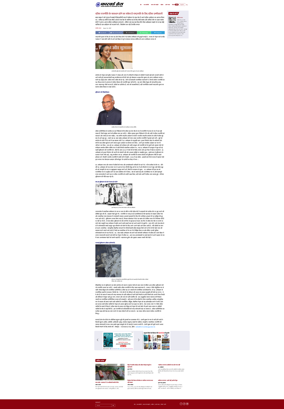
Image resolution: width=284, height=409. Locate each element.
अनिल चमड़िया (130, 384)
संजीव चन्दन (98, 28)
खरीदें (177, 4)
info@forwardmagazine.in (145, 327)
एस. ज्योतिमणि (161, 367)
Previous (96, 340)
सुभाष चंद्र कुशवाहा (162, 382)
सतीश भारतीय (98, 384)
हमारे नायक (167, 4)
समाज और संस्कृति (154, 4)
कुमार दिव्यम (130, 369)
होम (140, 4)
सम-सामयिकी (146, 4)
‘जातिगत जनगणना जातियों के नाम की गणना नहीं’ (169, 365)
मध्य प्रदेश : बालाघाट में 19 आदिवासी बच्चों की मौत (107, 382)
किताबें (173, 4)
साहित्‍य (162, 4)
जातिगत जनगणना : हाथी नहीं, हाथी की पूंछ (167, 380)
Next (140, 340)
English (182, 4)
